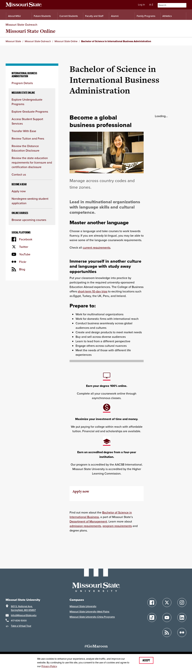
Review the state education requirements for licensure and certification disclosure (32, 162)
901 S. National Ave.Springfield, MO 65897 (23, 608)
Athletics (167, 16)
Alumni (114, 16)
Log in (141, 4)
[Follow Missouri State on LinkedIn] (181, 617)
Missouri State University (83, 606)
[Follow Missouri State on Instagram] (181, 602)
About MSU (14, 16)
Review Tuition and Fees (28, 138)
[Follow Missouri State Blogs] (166, 632)
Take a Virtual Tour (21, 626)
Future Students (42, 16)
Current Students (68, 16)
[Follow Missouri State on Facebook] (151, 602)
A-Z (151, 4)
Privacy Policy (49, 666)
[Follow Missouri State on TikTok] (151, 617)
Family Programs (146, 16)
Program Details (22, 83)
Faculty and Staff (94, 16)
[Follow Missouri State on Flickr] (181, 632)
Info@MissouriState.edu (23, 615)
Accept (146, 660)
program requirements (117, 526)
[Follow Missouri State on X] (166, 602)
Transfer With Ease (24, 131)
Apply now (19, 191)
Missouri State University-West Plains (89, 611)
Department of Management (88, 521)
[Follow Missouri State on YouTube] (166, 617)
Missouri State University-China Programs (92, 617)
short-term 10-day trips (92, 291)
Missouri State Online (31, 31)
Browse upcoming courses (29, 220)
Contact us (19, 174)
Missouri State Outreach (21, 24)
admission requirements (85, 526)
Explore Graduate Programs (30, 111)
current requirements (96, 247)
